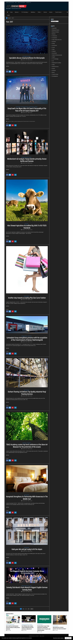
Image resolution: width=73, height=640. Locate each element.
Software (35, 106)
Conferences (24, 442)
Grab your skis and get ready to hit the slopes (27, 549)
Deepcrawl (8, 121)
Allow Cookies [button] (68, 638)
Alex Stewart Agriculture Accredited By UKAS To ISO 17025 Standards (26, 226)
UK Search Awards (32, 121)
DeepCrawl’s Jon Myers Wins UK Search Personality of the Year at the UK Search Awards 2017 (27, 109)
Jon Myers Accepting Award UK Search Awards (21, 121)
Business (16, 12)
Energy (53, 43)
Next (32, 608)
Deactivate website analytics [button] (58, 638)
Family (53, 49)
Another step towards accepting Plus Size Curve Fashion (27, 297)
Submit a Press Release (21, 2)
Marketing (33, 12)
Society (50, 12)
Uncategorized (55, 76)
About (16, 2)
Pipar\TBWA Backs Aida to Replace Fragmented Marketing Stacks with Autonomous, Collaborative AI (27, 627)
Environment (26, 223)
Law (53, 60)
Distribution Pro (28, 2)
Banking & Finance (24, 335)
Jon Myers (12, 121)
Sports (53, 72)
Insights (53, 56)
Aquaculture (54, 28)
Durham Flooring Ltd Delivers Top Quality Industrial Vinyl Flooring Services (27, 393)
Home (11, 12)
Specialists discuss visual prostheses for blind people (27, 57)
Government (54, 53)
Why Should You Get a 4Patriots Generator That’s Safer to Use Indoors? (59, 628)
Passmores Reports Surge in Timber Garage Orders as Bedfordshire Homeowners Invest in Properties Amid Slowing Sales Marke (43, 628)
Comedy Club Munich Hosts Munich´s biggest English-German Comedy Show (26, 588)
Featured (53, 51)
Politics (39, 12)
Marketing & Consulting (24, 106)
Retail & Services (31, 106)
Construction (30, 335)
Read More (7, 66)
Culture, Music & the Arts (25, 585)
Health (8, 15)
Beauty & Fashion (26, 295)
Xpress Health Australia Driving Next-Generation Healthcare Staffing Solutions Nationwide (13, 627)
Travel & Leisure (58, 12)
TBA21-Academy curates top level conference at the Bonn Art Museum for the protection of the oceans (27, 445)
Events (30, 585)
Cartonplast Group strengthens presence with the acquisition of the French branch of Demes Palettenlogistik (27, 338)
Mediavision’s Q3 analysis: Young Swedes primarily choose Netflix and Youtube (26, 160)
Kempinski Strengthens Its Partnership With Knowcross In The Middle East (27, 497)
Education (54, 41)
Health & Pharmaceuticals (26, 55)
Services (45, 12)
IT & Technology (24, 12)
